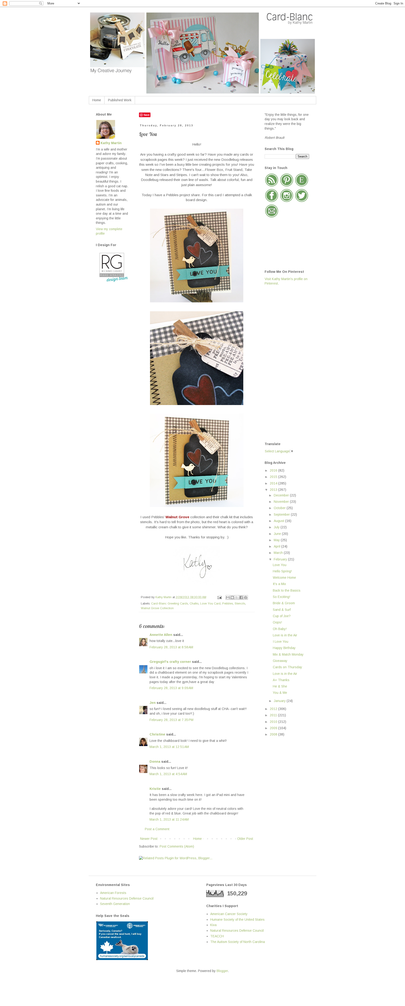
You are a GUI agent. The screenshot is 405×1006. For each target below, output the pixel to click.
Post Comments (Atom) (177, 846)
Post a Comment (157, 829)
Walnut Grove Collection (157, 608)
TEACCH (217, 936)
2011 (274, 715)
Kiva (213, 925)
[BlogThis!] (232, 597)
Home (96, 100)
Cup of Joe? (282, 616)
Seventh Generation (115, 904)
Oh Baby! (280, 629)
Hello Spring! (282, 571)
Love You (279, 565)
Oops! (277, 622)
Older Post (245, 839)
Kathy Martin (111, 143)
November (282, 501)
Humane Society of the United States (237, 919)
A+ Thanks (281, 680)
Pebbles (227, 603)
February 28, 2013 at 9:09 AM (171, 688)
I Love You (280, 641)
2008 (274, 734)
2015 (274, 477)
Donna (155, 761)
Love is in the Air (285, 635)
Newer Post (149, 839)
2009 (274, 728)
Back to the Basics (286, 590)
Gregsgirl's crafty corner (170, 662)
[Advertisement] (283, 363)
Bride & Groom (284, 603)
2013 (274, 490)
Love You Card (210, 603)
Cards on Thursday (287, 667)
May (277, 540)
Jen (153, 703)
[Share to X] (236, 597)
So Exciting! (281, 597)
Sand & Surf (282, 610)
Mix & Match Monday (288, 654)
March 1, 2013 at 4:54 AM (168, 774)
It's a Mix (279, 584)
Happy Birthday (284, 648)
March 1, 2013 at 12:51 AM (169, 747)
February (281, 559)
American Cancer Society (229, 914)
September (282, 514)
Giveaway (280, 661)
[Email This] (227, 597)
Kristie (155, 789)
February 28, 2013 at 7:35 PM (171, 720)
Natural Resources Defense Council (127, 898)
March (279, 553)
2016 (274, 470)
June (278, 534)
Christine (157, 734)
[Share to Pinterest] (245, 597)
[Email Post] (219, 597)
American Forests (113, 893)
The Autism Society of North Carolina (237, 942)
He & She (280, 686)
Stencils (240, 603)
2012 (274, 709)
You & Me (280, 692)
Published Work (119, 100)
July (277, 527)
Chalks (194, 603)
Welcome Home (284, 577)
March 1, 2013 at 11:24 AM (169, 819)
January (280, 701)
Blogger (222, 971)
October (280, 508)
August (279, 521)
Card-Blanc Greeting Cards (169, 603)
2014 (274, 483)
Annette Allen (161, 635)
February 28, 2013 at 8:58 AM (171, 647)
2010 (274, 722)
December (282, 495)
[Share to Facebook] (241, 597)
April (277, 546)
